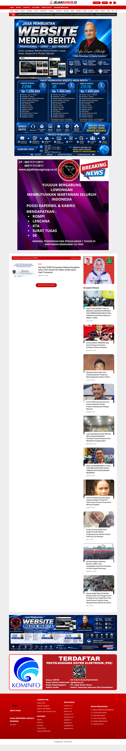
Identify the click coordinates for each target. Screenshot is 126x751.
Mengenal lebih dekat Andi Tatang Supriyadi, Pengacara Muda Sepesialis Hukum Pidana (98, 374)
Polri (108, 11)
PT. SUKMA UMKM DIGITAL (99, 721)
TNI (113, 11)
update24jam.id (68, 728)
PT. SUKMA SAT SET (97, 724)
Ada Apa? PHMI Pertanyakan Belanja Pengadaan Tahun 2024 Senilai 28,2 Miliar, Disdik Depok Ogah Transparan (59, 269)
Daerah (23, 11)
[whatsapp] (15, 714)
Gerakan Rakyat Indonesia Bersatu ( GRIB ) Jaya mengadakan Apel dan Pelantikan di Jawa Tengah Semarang (98, 565)
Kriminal (51, 11)
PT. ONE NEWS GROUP (98, 715)
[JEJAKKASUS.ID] (63, 4)
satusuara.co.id (68, 717)
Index (105, 2)
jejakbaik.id (67, 720)
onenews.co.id (68, 714)
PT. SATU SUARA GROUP (98, 718)
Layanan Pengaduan (43, 706)
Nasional (29, 11)
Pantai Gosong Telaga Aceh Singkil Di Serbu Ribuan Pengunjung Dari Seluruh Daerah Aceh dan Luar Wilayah (98, 533)
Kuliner (91, 11)
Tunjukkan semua (75, 258)
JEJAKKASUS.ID (68, 741)
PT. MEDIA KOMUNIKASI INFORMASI (102, 710)
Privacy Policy (47, 7)
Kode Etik (26, 7)
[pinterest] (18, 714)
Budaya (103, 11)
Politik (36, 11)
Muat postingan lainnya (46, 285)
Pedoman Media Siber (61, 7)
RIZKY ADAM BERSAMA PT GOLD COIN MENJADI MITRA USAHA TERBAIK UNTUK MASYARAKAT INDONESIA (98, 469)
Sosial (97, 11)
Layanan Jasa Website (44, 708)
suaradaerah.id (68, 725)
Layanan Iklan (41, 703)
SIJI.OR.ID (13, 724)
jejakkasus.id (68, 723)
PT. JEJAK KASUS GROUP (99, 713)
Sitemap (96, 2)
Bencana (66, 11)
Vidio (116, 11)
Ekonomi (78, 11)
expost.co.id (67, 708)
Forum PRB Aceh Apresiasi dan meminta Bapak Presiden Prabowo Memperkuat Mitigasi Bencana (97, 405)
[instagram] (14, 3)
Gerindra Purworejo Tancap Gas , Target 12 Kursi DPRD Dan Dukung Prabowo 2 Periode (47, 14)
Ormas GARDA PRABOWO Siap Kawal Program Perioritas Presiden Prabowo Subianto (97, 345)
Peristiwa (59, 11)
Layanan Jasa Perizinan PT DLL (46, 711)
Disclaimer (35, 7)
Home (12, 7)
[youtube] (17, 3)
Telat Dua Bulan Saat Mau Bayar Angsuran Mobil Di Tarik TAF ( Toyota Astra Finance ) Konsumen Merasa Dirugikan (98, 501)
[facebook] (9, 3)
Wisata (85, 11)
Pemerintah (43, 11)
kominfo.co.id (68, 705)
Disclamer (40, 725)
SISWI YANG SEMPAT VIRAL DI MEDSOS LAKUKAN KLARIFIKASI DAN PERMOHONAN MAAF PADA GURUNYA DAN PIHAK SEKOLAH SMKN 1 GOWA (98, 313)
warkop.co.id (68, 711)
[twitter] (12, 3)
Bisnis (72, 11)
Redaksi (18, 7)
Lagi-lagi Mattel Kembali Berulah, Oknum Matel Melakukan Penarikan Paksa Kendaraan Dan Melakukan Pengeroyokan (98, 437)
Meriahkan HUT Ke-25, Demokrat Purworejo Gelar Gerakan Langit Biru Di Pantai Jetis (89, 14)
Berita (17, 11)
